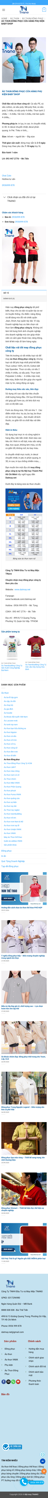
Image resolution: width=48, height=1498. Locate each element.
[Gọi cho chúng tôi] (13, 1382)
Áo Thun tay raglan (12, 810)
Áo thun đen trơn (11, 752)
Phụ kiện (9, 1365)
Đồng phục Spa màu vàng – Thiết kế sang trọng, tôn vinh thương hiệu (23, 1158)
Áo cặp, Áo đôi (10, 701)
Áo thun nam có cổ (11, 775)
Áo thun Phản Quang (12, 787)
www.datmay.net (22, 589)
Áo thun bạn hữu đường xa (15, 728)
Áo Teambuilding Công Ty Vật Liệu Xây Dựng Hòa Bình (35, 667)
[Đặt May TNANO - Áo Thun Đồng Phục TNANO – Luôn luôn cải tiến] (24, 9)
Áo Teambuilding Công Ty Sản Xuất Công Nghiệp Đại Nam (11, 667)
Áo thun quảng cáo (12, 798)
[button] (3, 10)
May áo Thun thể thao (13, 837)
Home (4, 18)
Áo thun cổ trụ (10, 744)
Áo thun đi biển (10, 755)
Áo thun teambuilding (13, 814)
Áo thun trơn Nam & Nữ (13, 822)
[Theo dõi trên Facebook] (3, 1382)
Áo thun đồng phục (32, 18)
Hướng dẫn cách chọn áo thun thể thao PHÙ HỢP (21, 908)
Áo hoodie (8, 713)
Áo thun (14, 18)
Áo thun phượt (10, 791)
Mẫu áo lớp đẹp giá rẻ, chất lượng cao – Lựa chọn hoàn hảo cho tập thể (22, 1007)
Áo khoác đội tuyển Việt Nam (16, 717)
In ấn (3, 856)
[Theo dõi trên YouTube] (18, 1382)
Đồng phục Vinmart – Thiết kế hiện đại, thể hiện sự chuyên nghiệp (22, 1209)
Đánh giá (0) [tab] (9, 299)
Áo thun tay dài (10, 806)
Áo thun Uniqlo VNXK (12, 829)
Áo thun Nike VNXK (12, 783)
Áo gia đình (8, 709)
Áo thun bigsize (10, 732)
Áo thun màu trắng (11, 771)
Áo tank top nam (11, 724)
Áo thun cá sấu (10, 736)
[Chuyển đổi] (4, 197)
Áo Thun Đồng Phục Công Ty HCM (18, 763)
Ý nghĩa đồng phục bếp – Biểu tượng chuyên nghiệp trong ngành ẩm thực (23, 957)
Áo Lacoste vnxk (10, 721)
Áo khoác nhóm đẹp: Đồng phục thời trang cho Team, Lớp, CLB (23, 1058)
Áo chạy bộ (8, 705)
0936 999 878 (17, 1)
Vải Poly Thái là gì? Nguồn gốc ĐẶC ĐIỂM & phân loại (23, 1258)
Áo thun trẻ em (10, 818)
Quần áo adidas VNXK (13, 841)
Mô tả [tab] (6, 293)
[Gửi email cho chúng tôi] (8, 1382)
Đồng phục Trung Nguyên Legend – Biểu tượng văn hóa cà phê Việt (22, 1108)
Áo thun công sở (10, 748)
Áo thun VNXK (10, 833)
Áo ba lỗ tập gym (11, 697)
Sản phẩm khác (10, 845)
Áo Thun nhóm (10, 779)
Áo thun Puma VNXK (12, 794)
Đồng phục (6, 851)
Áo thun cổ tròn (10, 740)
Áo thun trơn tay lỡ (11, 825)
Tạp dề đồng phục (10, 866)
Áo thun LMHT (10, 767)
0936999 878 (8, 185)
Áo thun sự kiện (10, 802)
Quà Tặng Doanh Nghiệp (13, 861)
